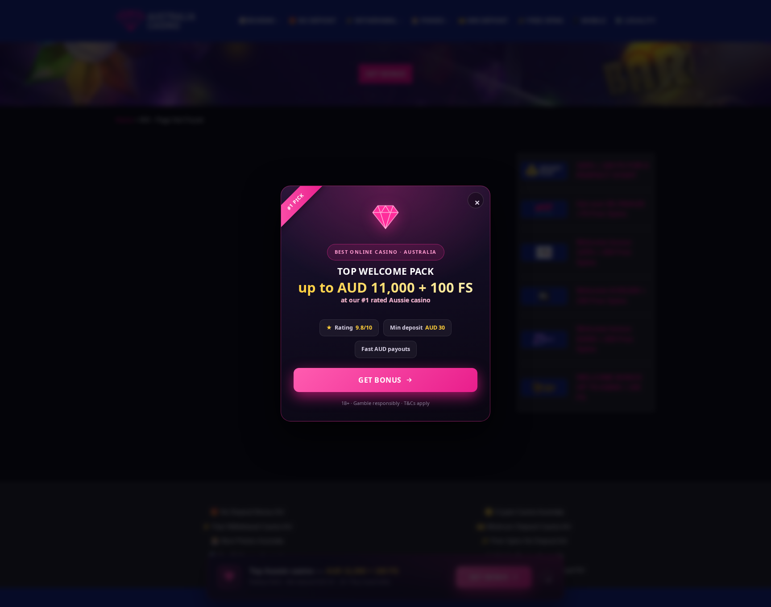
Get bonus (380, 380)
